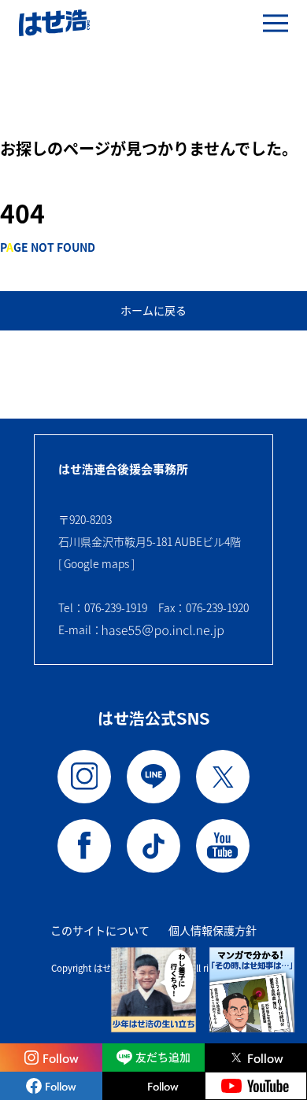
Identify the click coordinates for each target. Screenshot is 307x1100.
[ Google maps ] (96, 563)
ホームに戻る (153, 310)
